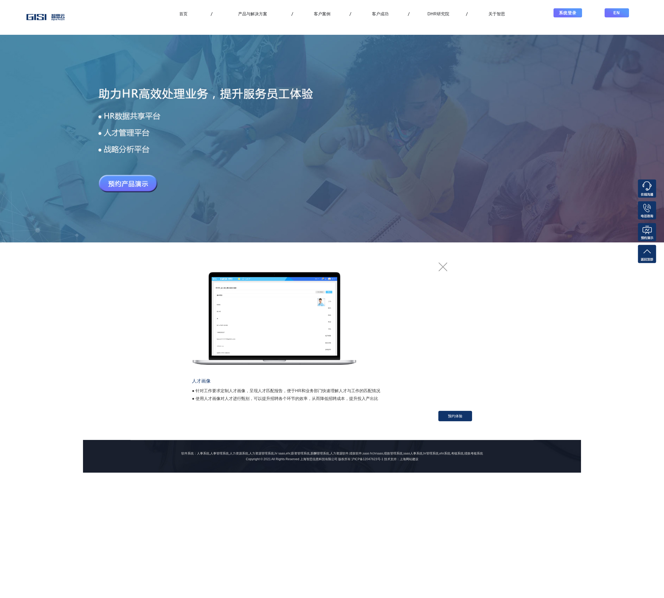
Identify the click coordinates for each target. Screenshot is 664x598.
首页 (183, 14)
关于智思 (496, 14)
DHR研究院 (438, 14)
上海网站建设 (409, 459)
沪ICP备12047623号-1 (367, 459)
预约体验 (455, 416)
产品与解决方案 (252, 14)
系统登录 (568, 13)
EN (616, 13)
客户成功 (380, 14)
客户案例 (322, 14)
